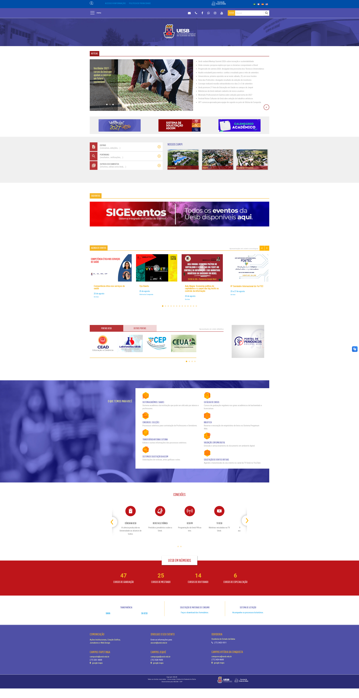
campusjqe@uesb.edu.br (160, 656)
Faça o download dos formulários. (195, 612)
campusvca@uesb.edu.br (221, 656)
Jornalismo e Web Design (100, 643)
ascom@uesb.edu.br (159, 643)
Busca (231, 13)
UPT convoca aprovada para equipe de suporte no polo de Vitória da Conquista (229, 102)
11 (190, 306)
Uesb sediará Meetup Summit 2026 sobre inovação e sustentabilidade (226, 61)
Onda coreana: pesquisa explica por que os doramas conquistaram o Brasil (228, 65)
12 (193, 306)
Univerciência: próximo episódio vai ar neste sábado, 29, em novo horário (227, 76)
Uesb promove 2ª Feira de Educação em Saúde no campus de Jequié (225, 87)
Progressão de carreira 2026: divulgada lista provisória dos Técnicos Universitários (231, 69)
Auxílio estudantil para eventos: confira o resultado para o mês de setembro (228, 72)
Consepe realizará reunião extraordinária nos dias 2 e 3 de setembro (225, 84)
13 (196, 306)
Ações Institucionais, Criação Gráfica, (105, 639)
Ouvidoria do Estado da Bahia (223, 639)
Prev (262, 248)
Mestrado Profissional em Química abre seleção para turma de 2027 (225, 95)
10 (188, 306)
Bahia (108, 613)
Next (266, 248)
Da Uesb (144, 613)
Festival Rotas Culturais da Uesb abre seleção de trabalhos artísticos (225, 98)
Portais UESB (106, 328)
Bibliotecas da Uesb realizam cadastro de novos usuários (221, 91)
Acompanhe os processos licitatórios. (248, 612)
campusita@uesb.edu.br (99, 656)
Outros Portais (140, 328)
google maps (97, 663)
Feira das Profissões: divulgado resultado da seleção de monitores (224, 80)
